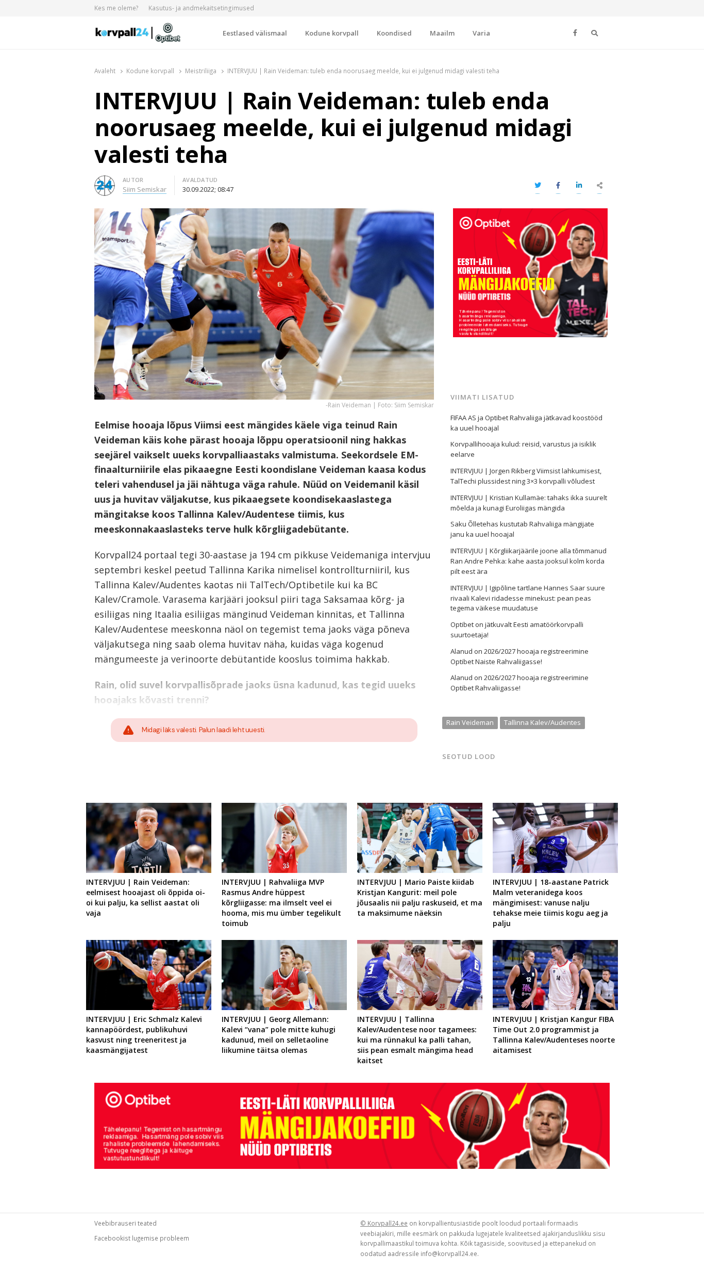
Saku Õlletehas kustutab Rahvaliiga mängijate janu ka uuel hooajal (522, 529)
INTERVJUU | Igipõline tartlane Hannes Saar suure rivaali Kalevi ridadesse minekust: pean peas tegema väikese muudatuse (527, 598)
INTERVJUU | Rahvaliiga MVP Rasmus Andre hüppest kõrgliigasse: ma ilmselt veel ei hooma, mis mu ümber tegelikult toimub (281, 902)
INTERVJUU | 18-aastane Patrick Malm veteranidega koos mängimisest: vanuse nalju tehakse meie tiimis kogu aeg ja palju (551, 902)
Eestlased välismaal (255, 33)
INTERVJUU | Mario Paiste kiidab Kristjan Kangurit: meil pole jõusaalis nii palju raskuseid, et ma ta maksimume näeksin (419, 897)
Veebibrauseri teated (125, 1223)
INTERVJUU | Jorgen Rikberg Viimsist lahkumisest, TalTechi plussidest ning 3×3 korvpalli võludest (525, 476)
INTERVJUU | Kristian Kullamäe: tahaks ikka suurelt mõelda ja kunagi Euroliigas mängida (528, 503)
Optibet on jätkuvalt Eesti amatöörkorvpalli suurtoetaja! (516, 629)
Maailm (442, 33)
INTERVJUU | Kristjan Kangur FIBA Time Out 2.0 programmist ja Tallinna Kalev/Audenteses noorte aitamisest (554, 1034)
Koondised (394, 33)
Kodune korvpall (332, 33)
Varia (481, 33)
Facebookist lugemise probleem (141, 1238)
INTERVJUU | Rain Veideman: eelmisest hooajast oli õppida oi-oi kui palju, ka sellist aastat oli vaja (145, 897)
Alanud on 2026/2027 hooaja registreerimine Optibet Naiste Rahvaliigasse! (519, 656)
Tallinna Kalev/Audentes (542, 722)
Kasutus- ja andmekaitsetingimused (201, 8)
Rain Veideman (470, 722)
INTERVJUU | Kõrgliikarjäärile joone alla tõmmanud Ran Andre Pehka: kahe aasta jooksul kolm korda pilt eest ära (528, 561)
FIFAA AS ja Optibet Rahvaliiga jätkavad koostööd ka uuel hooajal (526, 423)
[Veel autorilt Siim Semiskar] (104, 181)
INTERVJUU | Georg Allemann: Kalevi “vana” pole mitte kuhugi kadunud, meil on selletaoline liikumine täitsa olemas (279, 1034)
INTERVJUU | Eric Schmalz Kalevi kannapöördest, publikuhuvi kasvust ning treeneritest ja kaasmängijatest (144, 1034)
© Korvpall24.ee (384, 1223)
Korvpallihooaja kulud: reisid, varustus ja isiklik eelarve (523, 449)
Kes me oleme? (116, 8)
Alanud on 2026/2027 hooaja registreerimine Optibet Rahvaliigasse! (519, 682)
